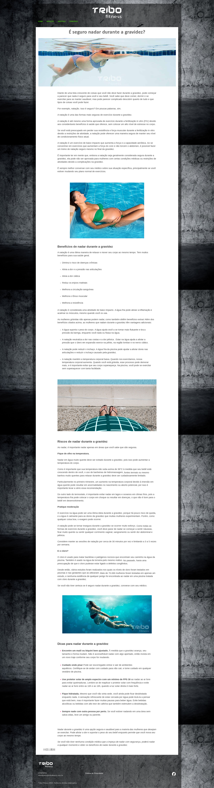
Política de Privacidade (94, 773)
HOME (40, 21)
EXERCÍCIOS (73, 21)
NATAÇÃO (50, 21)
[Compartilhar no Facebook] (51, 749)
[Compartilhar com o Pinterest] (54, 749)
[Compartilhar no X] (49, 749)
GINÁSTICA (62, 21)
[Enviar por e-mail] (44, 749)
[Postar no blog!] (47, 749)
